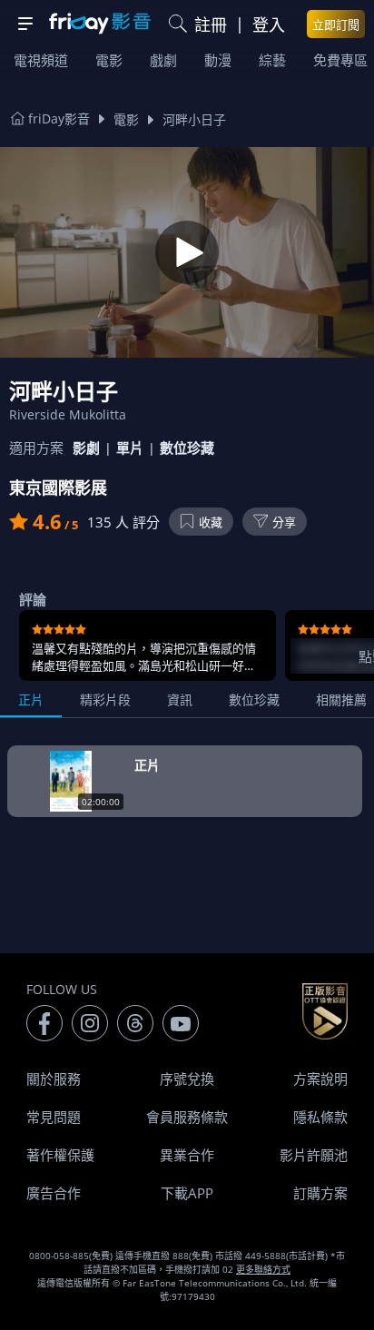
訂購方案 (320, 1193)
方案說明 (320, 1078)
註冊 (210, 24)
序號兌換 (187, 1078)
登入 (268, 24)
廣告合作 (53, 1193)
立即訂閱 (335, 24)
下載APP (187, 1193)
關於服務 (53, 1078)
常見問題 (53, 1117)
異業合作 (187, 1155)
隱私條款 (320, 1117)
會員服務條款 (187, 1117)
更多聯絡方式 (263, 1269)
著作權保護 (60, 1155)
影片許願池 (314, 1155)
